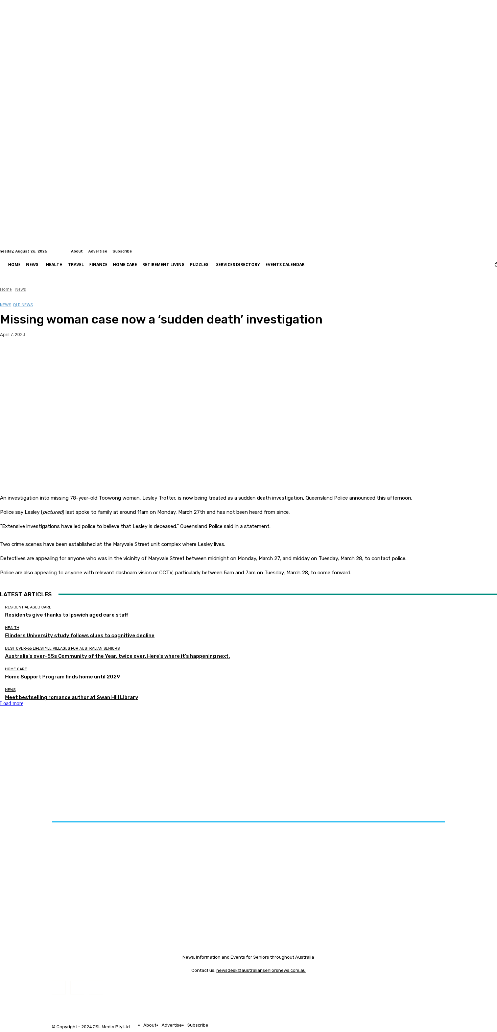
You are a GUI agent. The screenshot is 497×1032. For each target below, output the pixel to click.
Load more (11, 703)
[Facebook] (485, 251)
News (20, 289)
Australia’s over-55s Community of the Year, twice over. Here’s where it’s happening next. (117, 656)
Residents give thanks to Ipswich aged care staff (66, 615)
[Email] (84, 356)
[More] (133, 356)
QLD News (23, 305)
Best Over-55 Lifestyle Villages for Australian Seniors (62, 648)
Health (12, 628)
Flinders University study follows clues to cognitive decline (80, 635)
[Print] (108, 356)
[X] (35, 356)
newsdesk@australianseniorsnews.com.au (261, 970)
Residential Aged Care (28, 607)
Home (6, 289)
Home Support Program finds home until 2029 (62, 677)
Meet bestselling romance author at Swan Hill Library (71, 697)
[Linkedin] (493, 251)
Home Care (16, 669)
